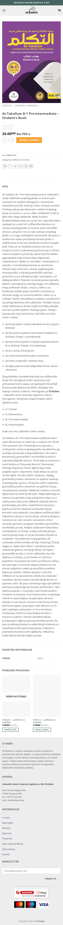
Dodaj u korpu (29, 140)
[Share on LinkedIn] (31, 166)
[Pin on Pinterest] (26, 166)
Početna (7, 105)
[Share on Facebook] (10, 166)
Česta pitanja (8, 849)
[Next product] (4, 127)
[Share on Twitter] (15, 166)
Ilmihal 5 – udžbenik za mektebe (13, 721)
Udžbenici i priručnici (26, 105)
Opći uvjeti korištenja (12, 843)
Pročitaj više (10, 730)
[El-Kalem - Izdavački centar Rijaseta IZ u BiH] (31, 10)
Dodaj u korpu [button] (42, 730)
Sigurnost (7, 833)
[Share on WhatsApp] (4, 166)
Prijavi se (50, 878)
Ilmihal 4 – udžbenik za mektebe (44, 721)
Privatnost (7, 838)
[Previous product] (10, 127)
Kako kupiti (7, 822)
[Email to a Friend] (20, 166)
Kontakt (6, 854)
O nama (6, 817)
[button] (4, 10)
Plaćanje (6, 828)
